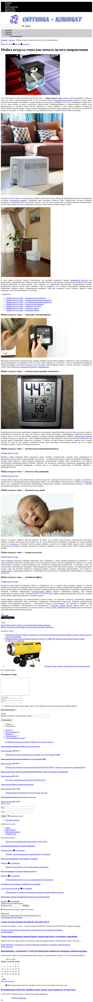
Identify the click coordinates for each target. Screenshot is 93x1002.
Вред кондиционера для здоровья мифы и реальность (19, 871)
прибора (88, 482)
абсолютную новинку (18, 200)
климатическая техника (63, 100)
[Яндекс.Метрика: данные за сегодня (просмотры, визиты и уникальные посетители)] (18, 998)
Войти (7, 828)
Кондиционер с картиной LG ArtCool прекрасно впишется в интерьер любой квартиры (44, 951)
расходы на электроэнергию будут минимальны (30, 367)
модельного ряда (82, 463)
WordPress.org (10, 834)
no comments (20, 850)
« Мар (3, 979)
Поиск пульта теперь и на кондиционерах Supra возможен (25, 625)
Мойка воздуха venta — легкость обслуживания (24, 304)
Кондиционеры (11, 732)
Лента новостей (12, 7)
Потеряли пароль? (12, 820)
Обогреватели (10, 736)
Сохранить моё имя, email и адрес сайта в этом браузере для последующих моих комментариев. (40, 706)
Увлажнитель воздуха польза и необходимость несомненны (20, 884)
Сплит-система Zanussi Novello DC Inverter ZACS (17, 784)
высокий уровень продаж (61, 605)
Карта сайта (10, 9)
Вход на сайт (11, 11)
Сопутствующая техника (15, 738)
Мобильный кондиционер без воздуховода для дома (18, 797)
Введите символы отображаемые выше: (16, 716)
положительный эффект (41, 591)
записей (10, 830)
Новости (8, 32)
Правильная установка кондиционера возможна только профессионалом (25, 897)
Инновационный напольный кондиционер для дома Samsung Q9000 (23, 759)
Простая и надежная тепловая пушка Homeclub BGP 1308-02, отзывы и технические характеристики (34, 772)
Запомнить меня (16, 816)
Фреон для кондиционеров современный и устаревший (19, 859)
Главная (9, 3)
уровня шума (6, 571)
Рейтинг (8, 34)
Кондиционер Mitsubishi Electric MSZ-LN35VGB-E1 (18, 846)
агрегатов (14, 544)
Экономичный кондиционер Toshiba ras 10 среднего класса (20, 746)
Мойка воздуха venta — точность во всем (22, 308)
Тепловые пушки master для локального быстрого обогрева (27, 627)
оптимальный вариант (83, 436)
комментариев (12, 832)
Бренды (12, 40)
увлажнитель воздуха (78, 280)
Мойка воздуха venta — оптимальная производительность (28, 302)
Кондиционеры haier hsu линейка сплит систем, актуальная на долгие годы (38, 989)
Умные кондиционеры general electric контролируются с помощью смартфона (39, 936)
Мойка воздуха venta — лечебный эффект (22, 310)
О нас (8, 5)
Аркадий (25, 44)
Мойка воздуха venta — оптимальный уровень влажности (28, 300)
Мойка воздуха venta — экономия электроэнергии (25, 298)
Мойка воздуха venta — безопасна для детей (23, 306)
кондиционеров (16, 36)
